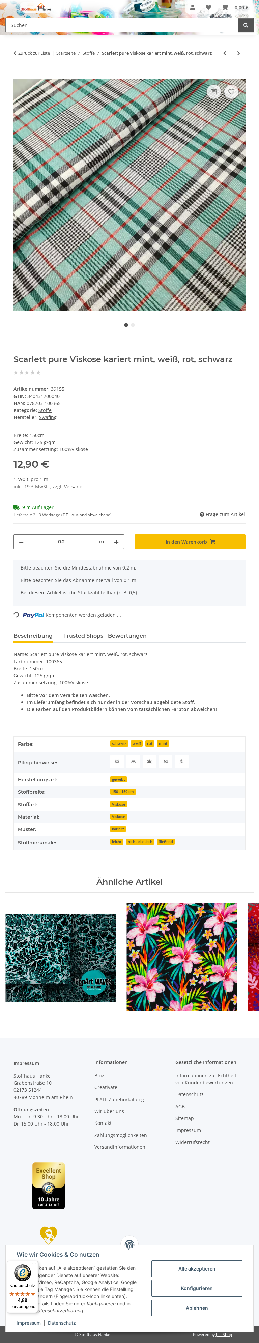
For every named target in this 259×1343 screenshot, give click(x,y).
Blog (99, 1075)
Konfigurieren (197, 1288)
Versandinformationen (119, 1147)
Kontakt (103, 1123)
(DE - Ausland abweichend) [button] (86, 515)
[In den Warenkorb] (18, 75)
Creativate (105, 1087)
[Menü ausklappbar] (8, 4)
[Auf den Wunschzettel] (231, 91)
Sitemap (184, 1118)
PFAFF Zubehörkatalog (119, 1099)
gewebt (118, 779)
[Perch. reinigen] (182, 761)
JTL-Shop (224, 1334)
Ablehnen (197, 1308)
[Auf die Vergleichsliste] (213, 91)
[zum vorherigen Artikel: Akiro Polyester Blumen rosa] (225, 53)
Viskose (118, 804)
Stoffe (45, 410)
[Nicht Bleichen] (149, 761)
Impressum (29, 1323)
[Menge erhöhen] (116, 542)
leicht (116, 841)
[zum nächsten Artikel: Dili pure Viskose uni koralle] (239, 53)
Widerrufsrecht (192, 1142)
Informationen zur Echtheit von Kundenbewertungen (205, 1079)
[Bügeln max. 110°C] (133, 761)
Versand (73, 486)
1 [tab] (126, 325)
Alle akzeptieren (196, 1269)
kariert (118, 829)
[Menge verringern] (21, 542)
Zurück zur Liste (34, 53)
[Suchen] (246, 25)
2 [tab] (133, 325)
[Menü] (34, 1265)
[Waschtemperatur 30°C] (117, 761)
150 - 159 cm (123, 791)
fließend (166, 841)
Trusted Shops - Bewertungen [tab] (105, 636)
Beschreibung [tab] (33, 636)
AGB (180, 1106)
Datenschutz (62, 1323)
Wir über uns (109, 1111)
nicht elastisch (140, 841)
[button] (192, 7)
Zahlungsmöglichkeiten (120, 1135)
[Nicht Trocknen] (165, 761)
